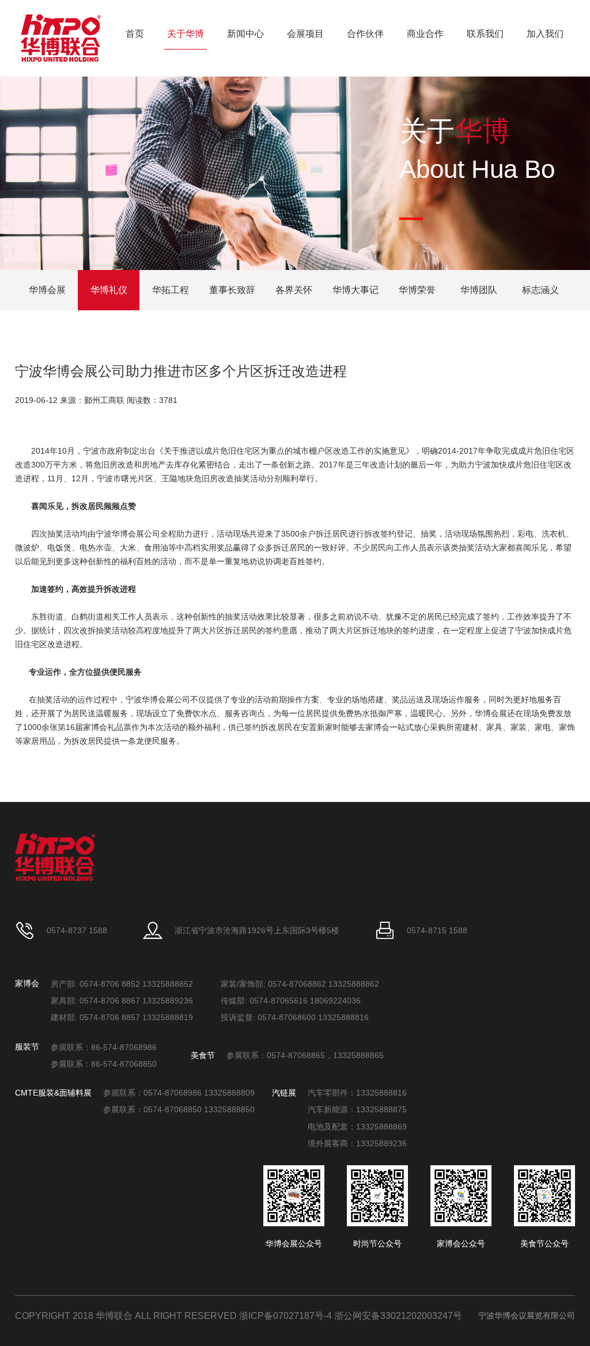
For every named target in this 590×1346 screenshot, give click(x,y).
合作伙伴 (365, 34)
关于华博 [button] (185, 34)
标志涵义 (540, 290)
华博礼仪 (108, 290)
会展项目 (305, 34)
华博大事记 (355, 290)
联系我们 (485, 34)
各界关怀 (293, 290)
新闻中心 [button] (245, 34)
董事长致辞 (232, 290)
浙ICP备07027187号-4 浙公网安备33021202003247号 (350, 1316)
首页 (135, 34)
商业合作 (425, 34)
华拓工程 (170, 290)
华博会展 (47, 290)
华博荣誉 (417, 290)
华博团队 (478, 290)
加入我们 (545, 34)
